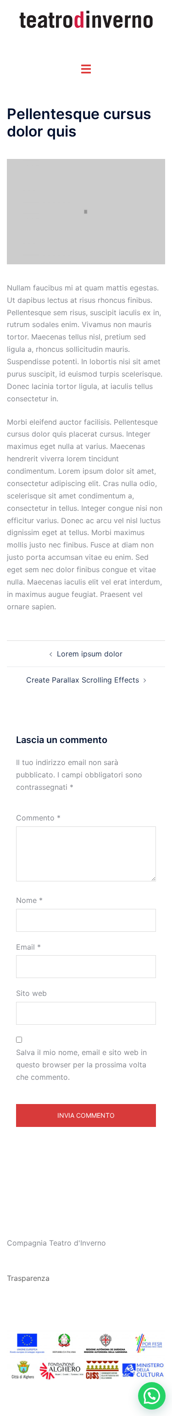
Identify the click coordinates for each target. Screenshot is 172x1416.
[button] (152, 1396)
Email (28, 946)
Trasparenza (28, 1278)
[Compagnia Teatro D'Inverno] (86, 19)
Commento (38, 817)
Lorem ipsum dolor (89, 653)
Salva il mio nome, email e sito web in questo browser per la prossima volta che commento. (81, 1065)
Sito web (31, 993)
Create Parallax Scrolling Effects (82, 679)
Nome (29, 900)
